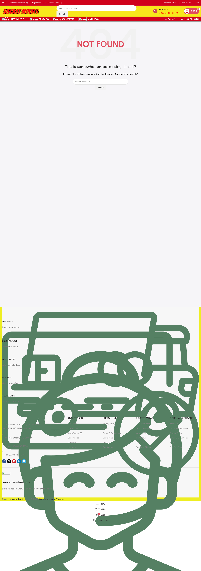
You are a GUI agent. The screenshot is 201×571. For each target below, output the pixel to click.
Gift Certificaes (176, 447)
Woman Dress (142, 433)
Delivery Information (179, 428)
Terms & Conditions (112, 433)
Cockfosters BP (75, 433)
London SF (73, 428)
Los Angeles (73, 438)
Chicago (72, 442)
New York (72, 424)
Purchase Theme (143, 447)
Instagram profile (144, 424)
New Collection (143, 428)
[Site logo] (21, 11)
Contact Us (108, 438)
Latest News (108, 442)
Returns (106, 428)
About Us (174, 424)
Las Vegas (72, 447)
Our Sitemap (108, 447)
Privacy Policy (109, 424)
